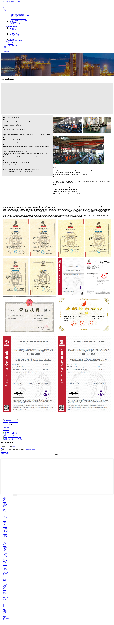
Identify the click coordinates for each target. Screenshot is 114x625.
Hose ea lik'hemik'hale (13, 29)
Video (4, 47)
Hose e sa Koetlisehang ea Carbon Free (14, 40)
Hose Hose (10, 44)
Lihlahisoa (5, 10)
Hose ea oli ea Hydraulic (13, 33)
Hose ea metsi (11, 28)
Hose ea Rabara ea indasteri (11, 26)
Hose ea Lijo (11, 31)
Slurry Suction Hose (12, 45)
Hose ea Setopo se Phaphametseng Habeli (20, 15)
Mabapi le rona (6, 48)
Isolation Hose (11, 39)
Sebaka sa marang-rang (30, 449)
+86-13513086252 (7, 420)
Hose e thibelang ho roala (13, 34)
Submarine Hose (11, 17)
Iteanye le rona (6, 51)
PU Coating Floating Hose (16, 16)
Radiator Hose (11, 36)
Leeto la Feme (9, 50)
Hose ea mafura (11, 32)
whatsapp (14, 446)
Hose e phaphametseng (13, 13)
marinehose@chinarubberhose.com (10, 3)
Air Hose (10, 27)
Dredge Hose (8, 41)
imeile (19, 446)
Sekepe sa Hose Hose (12, 22)
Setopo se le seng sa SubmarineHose (18, 19)
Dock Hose (10, 21)
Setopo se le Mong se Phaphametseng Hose (20, 14)
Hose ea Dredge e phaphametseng (15, 42)
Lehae (4, 9)
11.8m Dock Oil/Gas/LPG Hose (17, 25)
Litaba (4, 46)
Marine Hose (8, 11)
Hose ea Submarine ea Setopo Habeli (19, 20)
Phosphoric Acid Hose (13, 38)
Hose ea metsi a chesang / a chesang (15, 35)
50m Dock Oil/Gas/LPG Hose (17, 23)
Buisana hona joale (4, 452)
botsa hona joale (4, 448)
